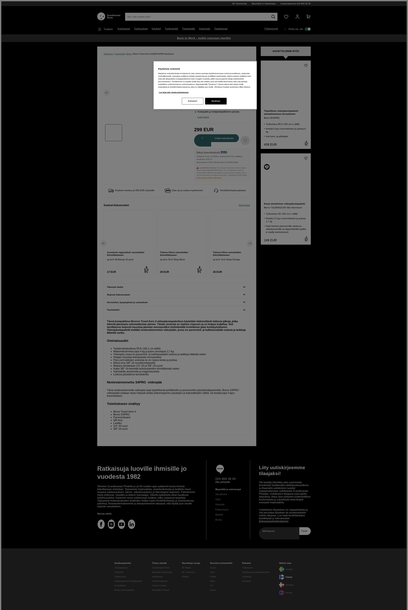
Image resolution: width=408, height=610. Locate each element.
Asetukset (192, 101)
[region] (205, 85)
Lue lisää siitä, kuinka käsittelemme (174, 92)
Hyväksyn (215, 101)
